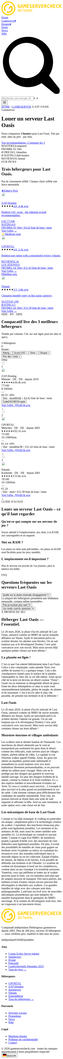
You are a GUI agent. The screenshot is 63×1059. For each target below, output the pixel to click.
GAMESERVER (21, 106)
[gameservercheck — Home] (31, 14)
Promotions (14, 1016)
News (11, 1019)
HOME (5, 106)
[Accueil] (4, 102)
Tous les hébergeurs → (21, 999)
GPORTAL (14, 983)
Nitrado (12, 992)
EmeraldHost (15, 996)
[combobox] (17, 98)
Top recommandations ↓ (14, 142)
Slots (33, 353)
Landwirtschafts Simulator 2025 (26, 966)
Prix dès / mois (11, 356)
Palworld (13, 963)
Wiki (11, 1022)
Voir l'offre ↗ (8, 405)
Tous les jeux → (17, 969)
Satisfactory (14, 956)
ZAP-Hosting (15, 986)
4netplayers (14, 989)
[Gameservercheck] (31, 921)
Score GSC (20, 353)
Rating (7, 353)
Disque (44, 353)
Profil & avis (23, 405)
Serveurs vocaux (17, 1012)
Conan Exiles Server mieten (23, 953)
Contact (12, 1042)
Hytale (12, 960)
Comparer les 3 (36, 142)
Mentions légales (17, 1036)
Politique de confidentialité (23, 1039)
